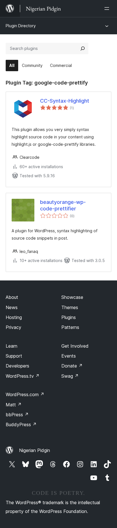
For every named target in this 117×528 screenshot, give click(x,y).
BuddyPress (21, 424)
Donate (72, 366)
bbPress (17, 414)
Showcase (72, 297)
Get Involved (75, 346)
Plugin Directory (21, 25)
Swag (70, 376)
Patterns (70, 327)
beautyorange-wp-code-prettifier (63, 205)
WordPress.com (25, 394)
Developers (17, 366)
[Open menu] (108, 8)
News (12, 307)
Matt (14, 404)
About (12, 297)
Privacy (13, 327)
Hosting (14, 317)
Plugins (68, 317)
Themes (69, 307)
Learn (11, 346)
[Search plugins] (82, 48)
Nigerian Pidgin (34, 450)
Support (14, 356)
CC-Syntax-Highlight (64, 101)
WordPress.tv (22, 376)
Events (68, 356)
